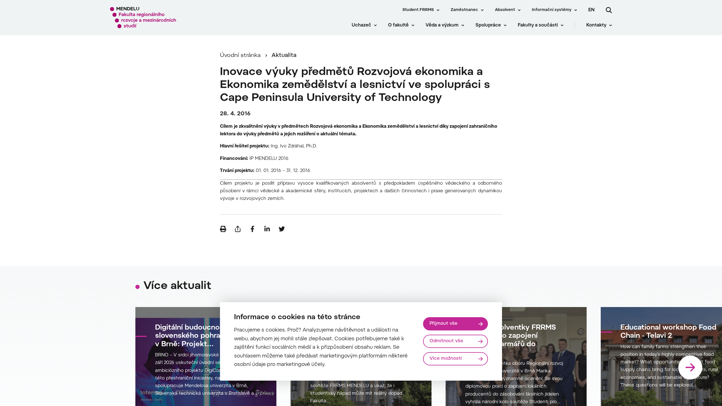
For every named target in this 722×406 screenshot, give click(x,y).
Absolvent (505, 10)
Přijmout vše (443, 323)
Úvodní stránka (240, 55)
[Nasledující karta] (690, 367)
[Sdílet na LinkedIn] (267, 229)
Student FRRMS (418, 10)
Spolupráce (488, 25)
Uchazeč (361, 25)
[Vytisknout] (223, 229)
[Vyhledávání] (609, 10)
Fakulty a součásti (538, 25)
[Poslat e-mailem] (238, 229)
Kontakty (596, 25)
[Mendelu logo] (144, 17)
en (591, 10)
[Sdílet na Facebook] (252, 229)
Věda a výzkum (442, 25)
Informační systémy (551, 10)
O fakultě (398, 25)
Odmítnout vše (446, 341)
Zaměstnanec (464, 10)
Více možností (446, 358)
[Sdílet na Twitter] (282, 229)
